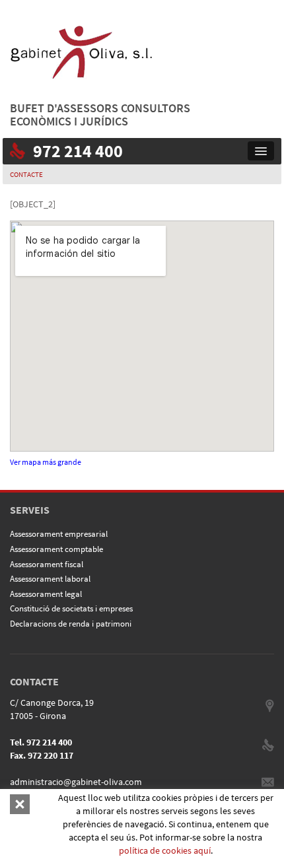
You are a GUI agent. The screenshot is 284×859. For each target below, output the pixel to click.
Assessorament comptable (56, 549)
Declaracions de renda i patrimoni (70, 623)
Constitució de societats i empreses (71, 608)
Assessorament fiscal (46, 564)
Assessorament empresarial (59, 533)
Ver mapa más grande (45, 462)
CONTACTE (26, 174)
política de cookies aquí (165, 850)
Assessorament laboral (50, 578)
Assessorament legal (46, 594)
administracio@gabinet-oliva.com (76, 782)
